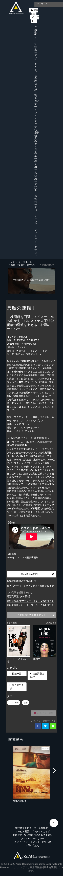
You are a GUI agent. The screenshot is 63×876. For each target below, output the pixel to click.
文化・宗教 (36, 129)
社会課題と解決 (35, 84)
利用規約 (17, 835)
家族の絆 (35, 156)
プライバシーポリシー (32, 838)
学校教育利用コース (25, 828)
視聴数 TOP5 (35, 35)
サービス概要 (22, 831)
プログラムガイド (40, 831)
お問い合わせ (33, 845)
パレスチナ (14, 702)
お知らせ (46, 842)
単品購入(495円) (29, 574)
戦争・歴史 (36, 98)
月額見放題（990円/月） (20, 596)
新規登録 (34, 12)
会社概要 (43, 828)
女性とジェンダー (35, 114)
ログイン (35, 19)
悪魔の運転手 (20, 801)
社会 (26, 702)
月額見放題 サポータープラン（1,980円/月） (30, 600)
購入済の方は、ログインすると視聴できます (30, 586)
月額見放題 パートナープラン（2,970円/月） (30, 605)
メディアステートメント (27, 842)
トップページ (14, 262)
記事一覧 (35, 191)
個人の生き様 (35, 142)
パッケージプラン (35, 220)
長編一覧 (35, 168)
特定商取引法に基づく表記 (38, 835)
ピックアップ (35, 65)
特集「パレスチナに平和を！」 (25, 265)
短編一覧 (35, 179)
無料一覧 (35, 202)
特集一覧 (35, 51)
